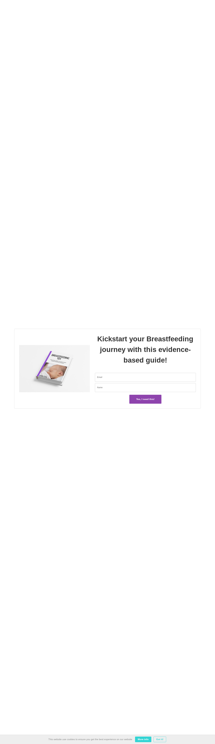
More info (143, 739)
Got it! (159, 739)
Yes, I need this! (145, 399)
